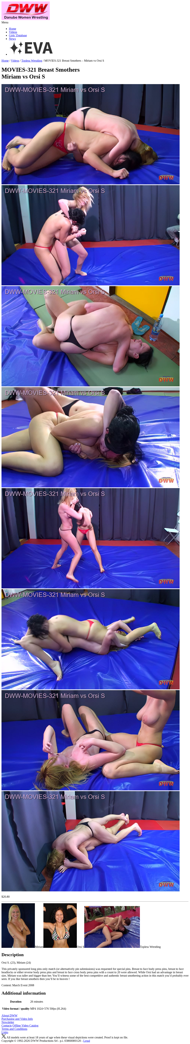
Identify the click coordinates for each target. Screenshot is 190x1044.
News (12, 38)
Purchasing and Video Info (17, 1018)
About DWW (9, 1015)
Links (4, 1032)
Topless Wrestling (31, 60)
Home (12, 28)
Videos (13, 32)
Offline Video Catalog (25, 1025)
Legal (86, 1040)
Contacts (6, 1025)
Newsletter (7, 1022)
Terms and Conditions (14, 1028)
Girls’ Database (18, 35)
